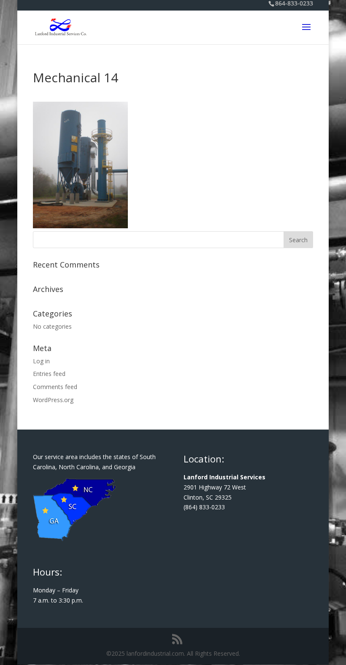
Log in (41, 361)
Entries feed (49, 374)
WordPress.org (53, 400)
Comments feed (55, 387)
